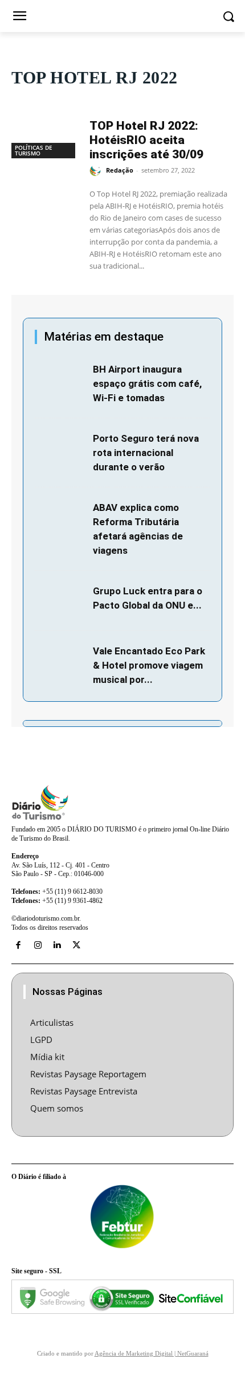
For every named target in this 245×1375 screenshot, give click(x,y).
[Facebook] (18, 945)
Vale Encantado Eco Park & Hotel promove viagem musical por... (149, 665)
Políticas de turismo (33, 150)
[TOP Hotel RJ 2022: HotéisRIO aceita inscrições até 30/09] (44, 134)
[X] (76, 945)
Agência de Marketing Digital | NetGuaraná (152, 1353)
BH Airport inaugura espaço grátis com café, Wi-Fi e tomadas (147, 383)
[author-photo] (96, 171)
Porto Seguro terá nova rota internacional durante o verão (146, 453)
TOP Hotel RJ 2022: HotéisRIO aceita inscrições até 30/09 (146, 140)
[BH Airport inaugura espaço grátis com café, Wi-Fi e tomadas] (61, 379)
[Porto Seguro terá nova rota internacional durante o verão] (61, 448)
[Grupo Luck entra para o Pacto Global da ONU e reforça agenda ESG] (61, 601)
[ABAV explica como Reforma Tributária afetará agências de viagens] (61, 517)
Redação (119, 170)
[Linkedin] (57, 945)
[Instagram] (37, 945)
